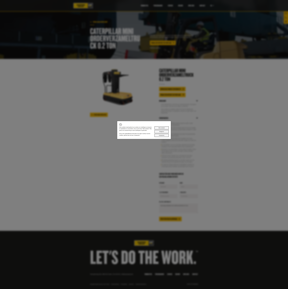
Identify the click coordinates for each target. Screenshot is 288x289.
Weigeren (161, 131)
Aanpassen (161, 135)
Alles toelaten (161, 127)
